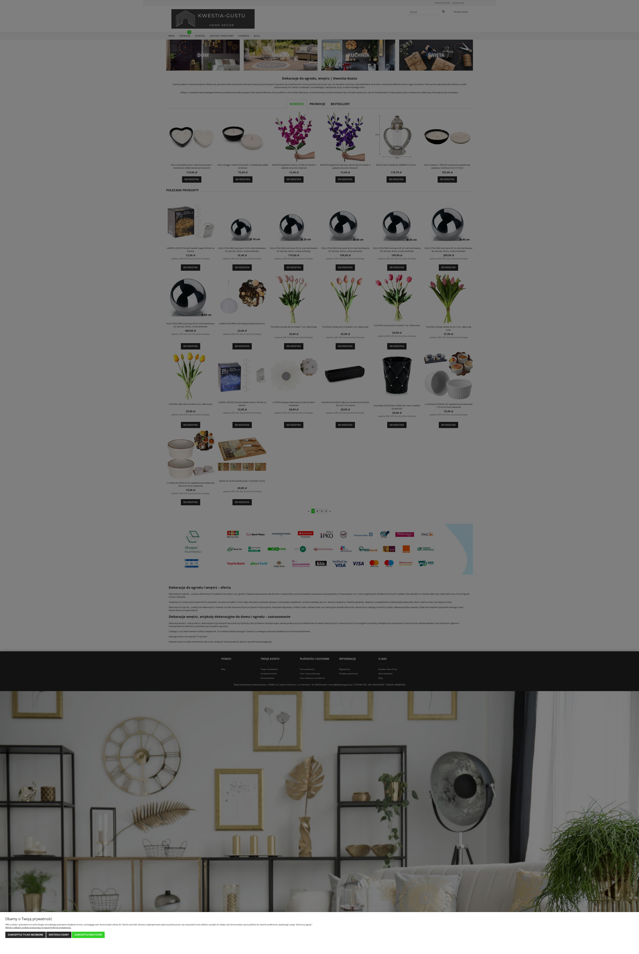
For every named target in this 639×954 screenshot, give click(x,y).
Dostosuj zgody (59, 935)
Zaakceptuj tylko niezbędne (25, 935)
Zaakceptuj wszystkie (88, 935)
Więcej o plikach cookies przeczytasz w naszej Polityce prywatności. (38, 927)
